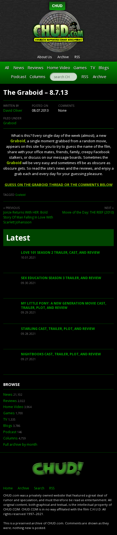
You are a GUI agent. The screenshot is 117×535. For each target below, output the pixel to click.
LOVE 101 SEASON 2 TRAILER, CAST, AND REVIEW (60, 252)
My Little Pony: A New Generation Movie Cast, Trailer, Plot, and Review (63, 305)
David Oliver (12, 110)
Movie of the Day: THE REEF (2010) (88, 212)
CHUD (57, 5)
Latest (18, 237)
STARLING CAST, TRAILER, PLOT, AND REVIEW (58, 328)
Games (80, 67)
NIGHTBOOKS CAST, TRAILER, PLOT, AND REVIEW (61, 354)
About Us (44, 57)
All (7, 67)
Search (39, 488)
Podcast (18, 76)
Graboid (9, 123)
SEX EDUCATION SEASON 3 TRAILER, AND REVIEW (61, 278)
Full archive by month (20, 444)
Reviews (35, 67)
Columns (37, 76)
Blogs (103, 67)
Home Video (58, 67)
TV (92, 67)
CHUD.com (58, 469)
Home (8, 488)
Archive (63, 57)
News (18, 67)
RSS (77, 57)
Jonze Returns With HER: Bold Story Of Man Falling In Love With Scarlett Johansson (28, 217)
